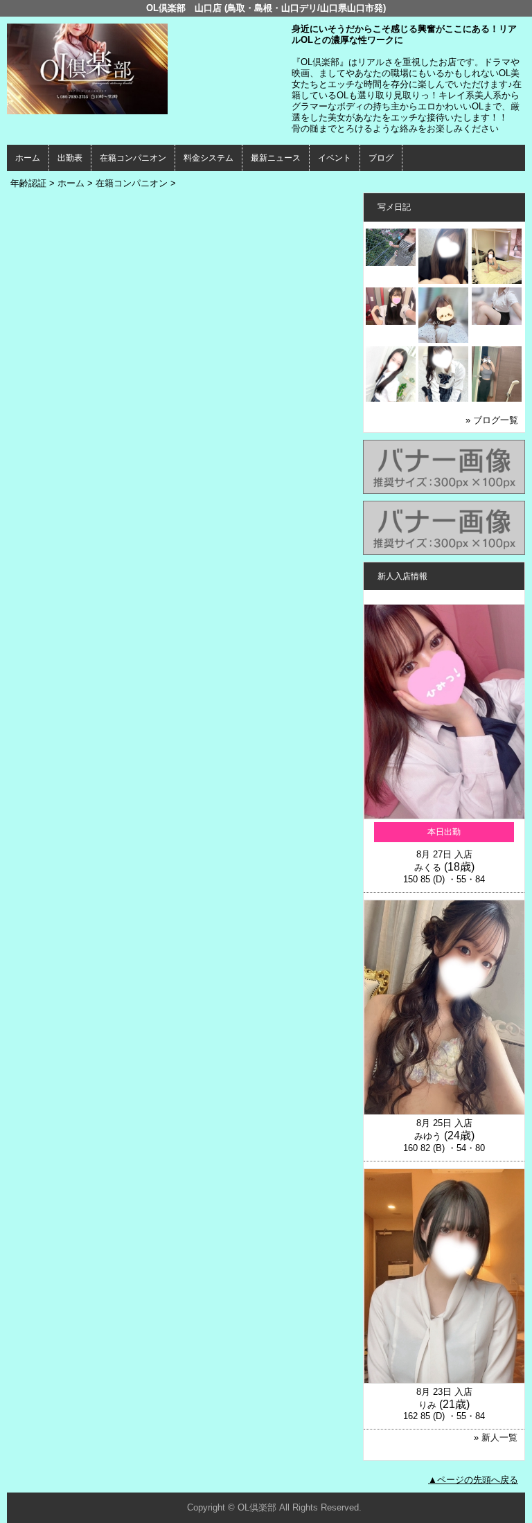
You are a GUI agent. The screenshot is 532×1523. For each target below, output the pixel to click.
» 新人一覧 (495, 1437)
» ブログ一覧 (492, 420)
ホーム (27, 158)
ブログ (381, 158)
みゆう (427, 1136)
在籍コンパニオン (133, 158)
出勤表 (69, 158)
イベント (334, 158)
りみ (427, 1405)
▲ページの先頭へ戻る (473, 1480)
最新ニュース (276, 158)
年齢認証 (28, 183)
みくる (427, 867)
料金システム (208, 158)
